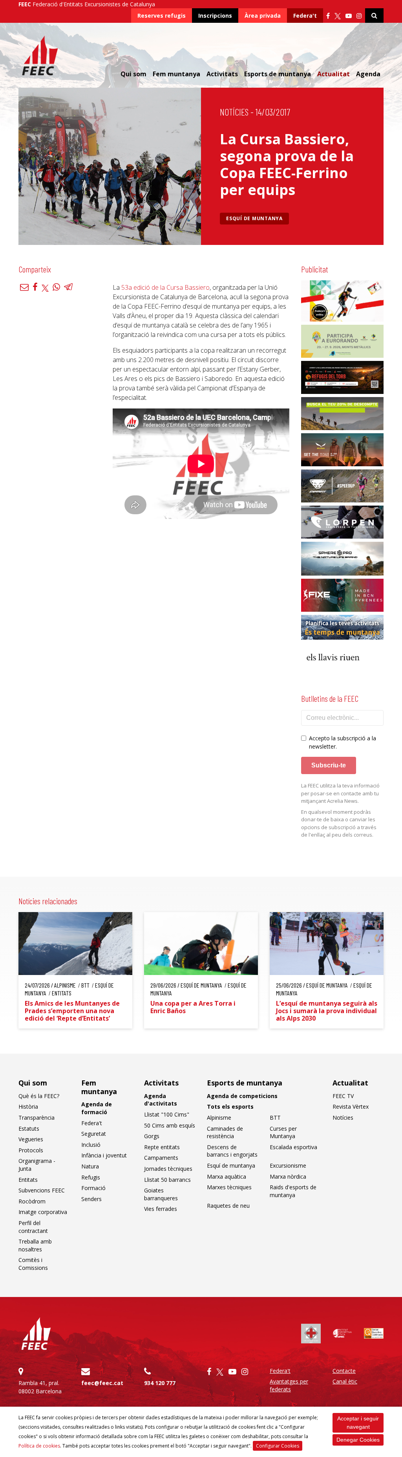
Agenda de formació (96, 1108)
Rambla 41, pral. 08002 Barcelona (40, 1387)
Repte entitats (162, 1147)
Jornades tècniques (168, 1168)
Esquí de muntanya (254, 218)
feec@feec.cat (102, 1383)
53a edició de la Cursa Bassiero (165, 287)
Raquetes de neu (228, 1205)
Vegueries (30, 1139)
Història (28, 1106)
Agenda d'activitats (160, 1099)
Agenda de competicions (242, 1096)
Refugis (90, 1177)
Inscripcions (215, 15)
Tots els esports (230, 1106)
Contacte (344, 1370)
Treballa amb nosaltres (35, 1245)
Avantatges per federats (289, 1385)
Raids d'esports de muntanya (293, 1191)
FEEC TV (343, 1096)
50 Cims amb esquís (169, 1125)
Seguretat (93, 1133)
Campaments (161, 1157)
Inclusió (90, 1144)
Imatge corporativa (42, 1212)
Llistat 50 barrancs (167, 1179)
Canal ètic (345, 1381)
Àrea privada (263, 15)
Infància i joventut (104, 1155)
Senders (91, 1199)
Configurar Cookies (277, 1445)
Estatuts (28, 1128)
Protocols (30, 1150)
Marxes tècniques (229, 1187)
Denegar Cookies (358, 1440)
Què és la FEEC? (38, 1096)
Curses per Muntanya (283, 1132)
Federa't (305, 15)
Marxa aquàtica (226, 1176)
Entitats (28, 1179)
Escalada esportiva (293, 1147)
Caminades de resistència (225, 1132)
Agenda (368, 74)
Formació (93, 1188)
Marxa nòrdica (288, 1176)
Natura (90, 1166)
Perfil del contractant (33, 1226)
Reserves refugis (161, 15)
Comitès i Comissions (33, 1263)
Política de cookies (39, 1445)
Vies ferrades (160, 1208)
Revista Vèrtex (351, 1106)
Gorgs (151, 1136)
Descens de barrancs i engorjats (232, 1151)
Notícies (234, 112)
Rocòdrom (32, 1201)
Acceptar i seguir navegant (358, 1422)
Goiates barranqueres (161, 1194)
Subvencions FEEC (41, 1190)
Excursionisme (288, 1165)
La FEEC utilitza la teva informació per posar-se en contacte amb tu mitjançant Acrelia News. (340, 793)
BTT (275, 1117)
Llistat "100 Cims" (166, 1114)
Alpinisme (219, 1117)
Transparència (36, 1117)
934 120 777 (159, 1383)
